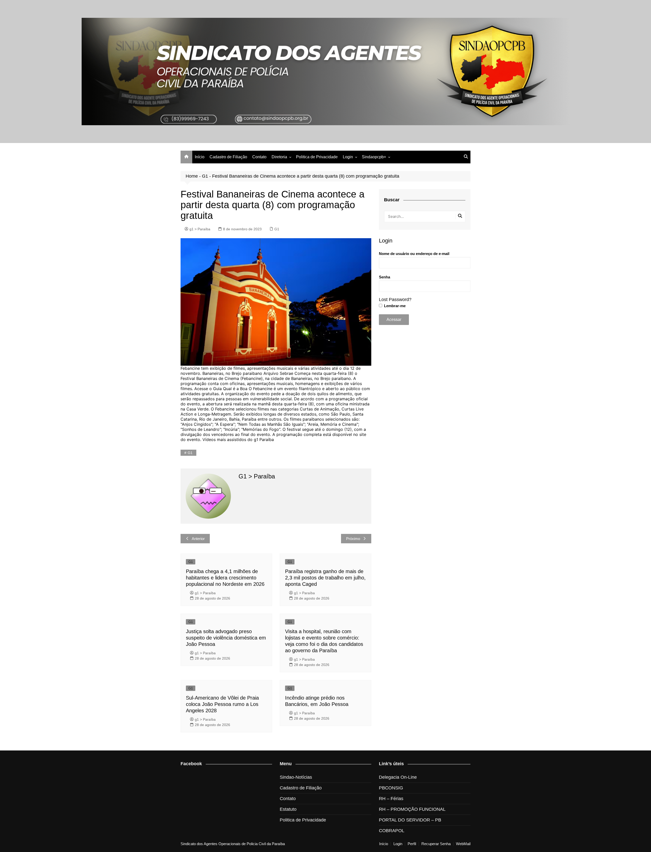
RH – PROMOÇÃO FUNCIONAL (412, 809)
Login (348, 157)
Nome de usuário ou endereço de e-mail (414, 253)
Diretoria (279, 157)
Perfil (412, 844)
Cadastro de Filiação (228, 157)
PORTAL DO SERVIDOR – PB (410, 819)
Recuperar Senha (436, 844)
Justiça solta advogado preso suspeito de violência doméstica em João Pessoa (226, 638)
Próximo (353, 538)
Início (199, 157)
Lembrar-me (394, 306)
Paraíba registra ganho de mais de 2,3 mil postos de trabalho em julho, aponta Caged (325, 578)
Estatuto (288, 809)
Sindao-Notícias (296, 777)
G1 (205, 176)
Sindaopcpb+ (374, 157)
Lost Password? (395, 299)
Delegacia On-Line (398, 777)
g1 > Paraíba (199, 229)
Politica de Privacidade (317, 157)
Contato (259, 157)
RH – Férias (391, 798)
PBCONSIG (391, 787)
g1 (190, 453)
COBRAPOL (391, 830)
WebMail (463, 844)
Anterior (198, 538)
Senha (384, 277)
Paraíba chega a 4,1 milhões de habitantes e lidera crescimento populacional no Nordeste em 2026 (225, 578)
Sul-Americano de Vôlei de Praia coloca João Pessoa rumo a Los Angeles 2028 (222, 704)
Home (192, 176)
